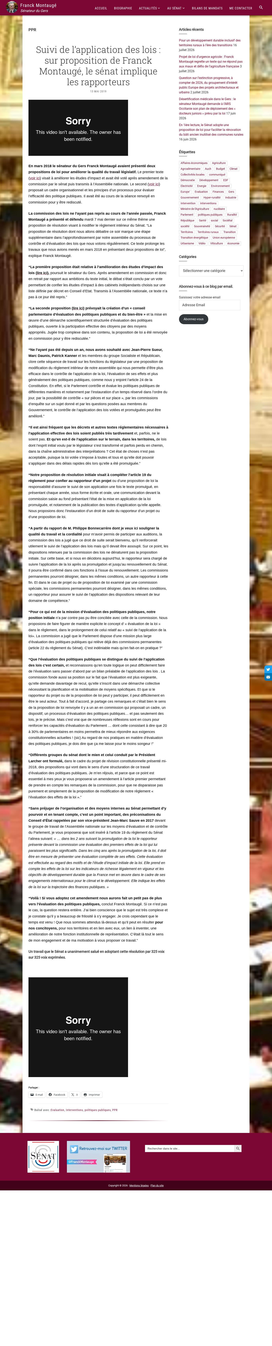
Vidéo (202, 243)
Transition (229, 232)
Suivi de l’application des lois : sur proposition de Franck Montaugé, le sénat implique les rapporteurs (98, 65)
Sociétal (227, 220)
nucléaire (219, 209)
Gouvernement (190, 197)
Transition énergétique (194, 238)
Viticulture (216, 243)
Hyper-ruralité (212, 197)
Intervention (188, 203)
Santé (202, 220)
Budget (220, 169)
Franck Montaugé (38, 5)
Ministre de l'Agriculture (195, 209)
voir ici (35, 178)
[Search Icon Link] (261, 7)
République (187, 220)
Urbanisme (187, 243)
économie (233, 243)
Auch (208, 169)
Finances (218, 192)
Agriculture (219, 163)
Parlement (187, 215)
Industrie (230, 197)
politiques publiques (98, 1110)
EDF (225, 180)
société (185, 226)
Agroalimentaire (190, 169)
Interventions (74, 1110)
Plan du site (157, 1185)
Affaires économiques (194, 163)
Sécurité (220, 226)
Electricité (187, 186)
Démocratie (188, 180)
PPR (114, 1110)
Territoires (187, 232)
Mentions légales (139, 1185)
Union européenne (224, 238)
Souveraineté (202, 226)
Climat (234, 169)
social (214, 220)
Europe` (185, 192)
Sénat (233, 226)
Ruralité (232, 215)
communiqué (217, 174)
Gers (231, 192)
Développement (208, 180)
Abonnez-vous (194, 319)
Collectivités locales (192, 174)
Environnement (220, 186)
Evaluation (57, 1110)
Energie (201, 186)
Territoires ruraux (208, 232)
